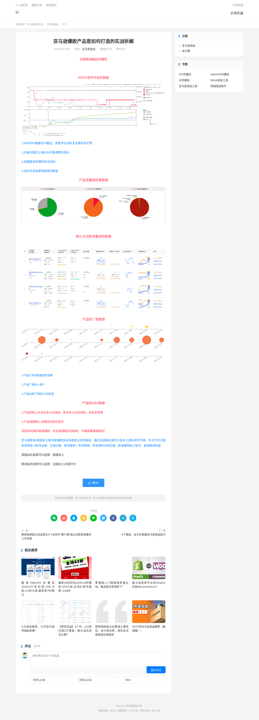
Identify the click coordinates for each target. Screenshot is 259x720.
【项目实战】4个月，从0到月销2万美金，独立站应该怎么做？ (75, 630)
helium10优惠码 (219, 74)
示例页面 (236, 13)
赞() (93, 482)
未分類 (186, 50)
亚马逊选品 (52, 24)
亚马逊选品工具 (17, 13)
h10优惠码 (185, 74)
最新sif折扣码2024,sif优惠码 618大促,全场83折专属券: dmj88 (75, 586)
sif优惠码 (184, 80)
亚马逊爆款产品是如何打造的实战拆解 (93, 41)
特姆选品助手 (218, 86)
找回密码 (51, 5)
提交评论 (156, 670)
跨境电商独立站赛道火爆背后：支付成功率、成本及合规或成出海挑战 (111, 630)
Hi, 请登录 (22, 5)
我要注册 (36, 5)
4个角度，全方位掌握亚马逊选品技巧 (143, 534)
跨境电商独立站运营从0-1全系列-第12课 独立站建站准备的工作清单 (56, 536)
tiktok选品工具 (219, 80)
